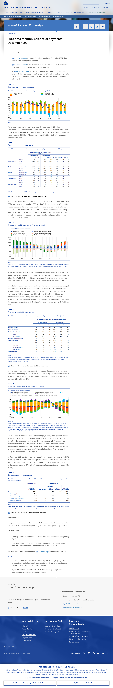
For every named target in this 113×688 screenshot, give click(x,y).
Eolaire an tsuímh (9, 646)
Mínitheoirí (25, 632)
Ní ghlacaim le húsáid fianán (83, 683)
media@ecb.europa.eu (73, 607)
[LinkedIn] (89, 653)
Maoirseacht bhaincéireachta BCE (97, 12)
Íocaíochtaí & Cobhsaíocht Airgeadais (35, 12)
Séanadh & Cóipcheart (53, 626)
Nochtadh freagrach (52, 632)
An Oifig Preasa (16, 608)
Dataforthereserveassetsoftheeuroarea (28, 513)
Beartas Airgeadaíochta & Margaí (14, 12)
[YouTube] (98, 653)
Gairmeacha (105, 7)
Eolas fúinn (85, 7)
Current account (20, 58)
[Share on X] (85, 26)
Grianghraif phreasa (29, 635)
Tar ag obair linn (27, 629)
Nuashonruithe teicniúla (53, 629)
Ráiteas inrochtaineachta (77, 639)
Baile (5, 16)
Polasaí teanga (74, 642)
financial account (22, 71)
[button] (103, 3)
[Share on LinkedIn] (97, 26)
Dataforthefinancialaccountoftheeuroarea (29, 366)
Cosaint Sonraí (74, 629)
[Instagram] (94, 653)
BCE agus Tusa (95, 7)
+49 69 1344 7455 (71, 604)
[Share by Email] (102, 26)
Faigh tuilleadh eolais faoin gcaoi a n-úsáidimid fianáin (70, 677)
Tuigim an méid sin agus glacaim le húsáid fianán (29, 683)
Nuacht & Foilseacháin (79, 12)
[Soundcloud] (103, 653)
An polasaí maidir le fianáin (78, 636)
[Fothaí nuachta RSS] (107, 653)
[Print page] (76, 26)
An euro (60, 12)
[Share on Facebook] (91, 26)
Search (100, 3)
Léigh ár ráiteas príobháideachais (38, 677)
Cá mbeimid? (26, 640)
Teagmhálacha (27, 638)
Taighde (67, 12)
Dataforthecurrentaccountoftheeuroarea (29, 196)
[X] (84, 653)
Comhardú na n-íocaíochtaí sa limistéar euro (51, 16)
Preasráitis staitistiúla (30, 16)
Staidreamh (51, 12)
